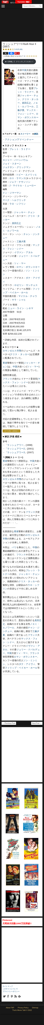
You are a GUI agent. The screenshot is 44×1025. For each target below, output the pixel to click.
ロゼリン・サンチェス (26, 285)
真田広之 (26, 103)
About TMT (10, 1008)
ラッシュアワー (15, 445)
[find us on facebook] (8, 998)
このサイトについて (10, 989)
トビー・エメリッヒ (26, 174)
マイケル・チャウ (27, 296)
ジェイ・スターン (12, 163)
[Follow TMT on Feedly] (19, 998)
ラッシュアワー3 (16, 452)
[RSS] (12, 998)
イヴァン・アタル (23, 252)
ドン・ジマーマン (12, 193)
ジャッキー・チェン (24, 212)
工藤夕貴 (21, 241)
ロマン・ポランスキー (28, 267)
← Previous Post (8, 723)
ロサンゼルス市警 (12, 350)
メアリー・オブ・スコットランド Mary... (12, 869)
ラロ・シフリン (17, 204)
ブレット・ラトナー (19, 149)
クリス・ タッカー (19, 354)
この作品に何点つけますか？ (13, 56)
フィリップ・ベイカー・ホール (21, 668)
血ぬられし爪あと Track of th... (30, 895)
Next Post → (37, 723)
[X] (5, 53)
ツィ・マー (20, 263)
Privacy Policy (23, 1008)
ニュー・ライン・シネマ (20, 308)
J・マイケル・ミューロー (22, 185)
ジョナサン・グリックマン (17, 167)
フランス (7, 379)
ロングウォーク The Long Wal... (12, 819)
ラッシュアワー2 (16, 448)
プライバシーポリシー (11, 991)
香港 (5, 363)
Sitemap (35, 1008)
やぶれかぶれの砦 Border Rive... (12, 793)
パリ (14, 547)
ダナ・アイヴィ (27, 664)
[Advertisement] (22, 26)
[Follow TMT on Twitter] (4, 998)
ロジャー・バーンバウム (15, 160)
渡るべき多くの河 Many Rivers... (12, 843)
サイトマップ (7, 986)
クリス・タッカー (28, 581)
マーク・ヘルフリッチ (14, 200)
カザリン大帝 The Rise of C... (30, 843)
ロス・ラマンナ (17, 178)
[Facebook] (11, 53)
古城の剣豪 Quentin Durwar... (29, 869)
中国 (24, 70)
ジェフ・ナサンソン (19, 182)
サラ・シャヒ (19, 300)
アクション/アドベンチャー (19, 139)
